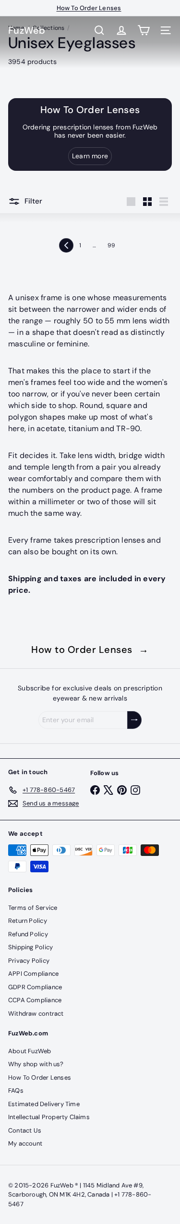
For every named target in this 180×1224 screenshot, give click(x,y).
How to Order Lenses (90, 649)
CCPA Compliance (34, 1000)
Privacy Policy (28, 960)
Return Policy (27, 921)
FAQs (16, 1090)
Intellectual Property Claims (49, 1117)
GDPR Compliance (35, 987)
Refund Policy (28, 934)
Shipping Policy (30, 947)
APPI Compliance (33, 973)
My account (25, 1143)
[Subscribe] (134, 720)
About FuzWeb (29, 1051)
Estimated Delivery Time (44, 1104)
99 (111, 245)
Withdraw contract (36, 1013)
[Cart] (143, 30)
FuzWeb (27, 30)
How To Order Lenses (89, 8)
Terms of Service (32, 908)
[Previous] (66, 245)
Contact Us (24, 1130)
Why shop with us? (36, 1064)
